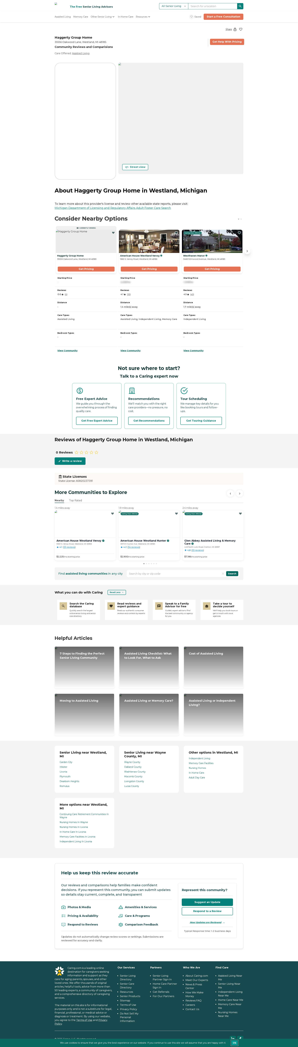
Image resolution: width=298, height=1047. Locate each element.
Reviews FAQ (193, 1000)
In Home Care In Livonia (73, 831)
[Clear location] (223, 573)
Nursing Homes (197, 768)
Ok (234, 1042)
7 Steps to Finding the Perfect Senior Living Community (82, 656)
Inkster (63, 767)
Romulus (64, 786)
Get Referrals (161, 991)
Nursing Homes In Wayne (74, 822)
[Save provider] (240, 29)
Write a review (72, 461)
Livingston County (134, 781)
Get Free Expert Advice (96, 420)
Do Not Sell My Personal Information (129, 1017)
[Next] (239, 493)
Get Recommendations (149, 420)
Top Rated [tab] (75, 500)
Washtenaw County (135, 771)
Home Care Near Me (230, 999)
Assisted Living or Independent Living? (212, 703)
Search (232, 573)
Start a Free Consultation (223, 16)
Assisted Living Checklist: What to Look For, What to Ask (148, 656)
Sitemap (125, 1000)
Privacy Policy (128, 1009)
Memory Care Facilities (201, 763)
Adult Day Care (197, 777)
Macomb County (133, 776)
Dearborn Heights (69, 781)
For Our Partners (163, 996)
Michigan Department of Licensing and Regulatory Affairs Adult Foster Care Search (113, 208)
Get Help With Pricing (227, 41)
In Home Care (196, 772)
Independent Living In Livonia (76, 841)
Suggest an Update (207, 902)
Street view (137, 167)
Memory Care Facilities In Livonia (77, 836)
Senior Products (130, 996)
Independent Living (199, 758)
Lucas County (131, 786)
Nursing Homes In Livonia (74, 827)
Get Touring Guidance (201, 420)
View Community (67, 350)
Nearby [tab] (59, 500)
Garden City (66, 762)
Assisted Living (81, 53)
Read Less (115, 592)
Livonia (63, 771)
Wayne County (132, 762)
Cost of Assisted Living (206, 653)
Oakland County (133, 767)
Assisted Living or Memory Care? (148, 700)
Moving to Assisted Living (79, 700)
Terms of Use (84, 1020)
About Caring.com (196, 975)
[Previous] (230, 493)
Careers (190, 1004)
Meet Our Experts (196, 980)
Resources (126, 991)
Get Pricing (86, 269)
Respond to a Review (207, 911)
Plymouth (65, 776)
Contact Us (192, 1009)
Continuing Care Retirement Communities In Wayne (84, 816)
